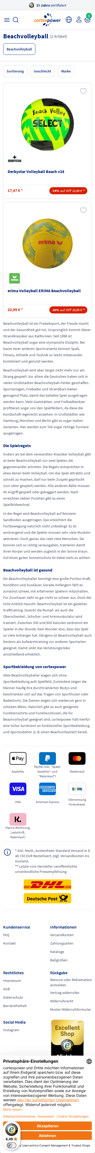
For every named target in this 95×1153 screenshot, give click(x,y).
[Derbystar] (15, 159)
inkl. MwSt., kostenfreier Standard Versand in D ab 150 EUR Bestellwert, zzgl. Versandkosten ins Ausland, (52, 855)
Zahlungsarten (61, 943)
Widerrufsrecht (61, 1001)
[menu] (6, 19)
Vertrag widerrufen (64, 992)
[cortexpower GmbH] (47, 19)
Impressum (12, 980)
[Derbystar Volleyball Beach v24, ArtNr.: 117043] (47, 124)
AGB (6, 989)
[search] (15, 19)
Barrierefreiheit (15, 1005)
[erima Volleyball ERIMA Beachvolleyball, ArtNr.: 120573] (47, 243)
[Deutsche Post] (47, 898)
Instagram (11, 1030)
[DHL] (47, 886)
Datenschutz (13, 997)
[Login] (78, 19)
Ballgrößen (59, 960)
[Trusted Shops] (71, 1043)
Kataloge (57, 951)
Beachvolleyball (19, 49)
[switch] (11, 1145)
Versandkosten (62, 934)
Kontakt (9, 943)
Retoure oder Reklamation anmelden (71, 982)
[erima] (15, 278)
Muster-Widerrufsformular (70, 1009)
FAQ (6, 934)
